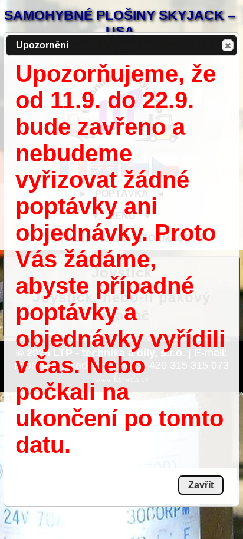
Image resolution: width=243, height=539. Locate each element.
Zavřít (228, 45)
